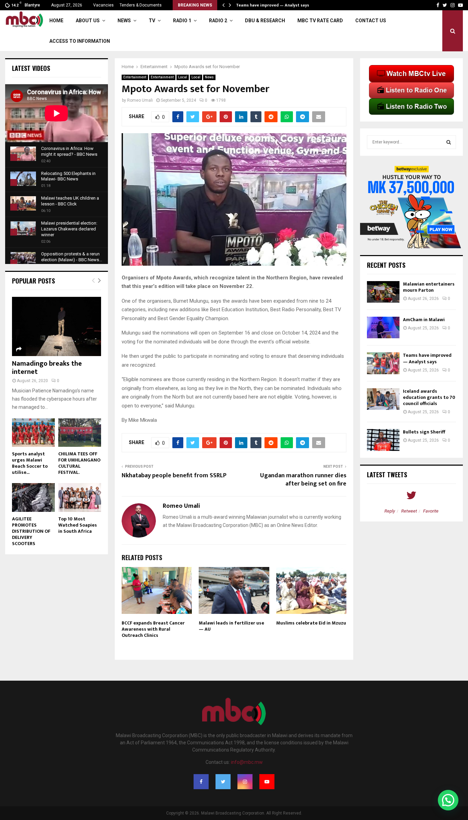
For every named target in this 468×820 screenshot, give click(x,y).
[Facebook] (201, 781)
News (124, 20)
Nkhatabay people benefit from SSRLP (174, 475)
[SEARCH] (448, 142)
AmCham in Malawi (424, 320)
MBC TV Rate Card (320, 20)
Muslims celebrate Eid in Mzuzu (311, 623)
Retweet (409, 511)
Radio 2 (218, 20)
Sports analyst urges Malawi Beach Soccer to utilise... (30, 463)
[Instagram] (245, 781)
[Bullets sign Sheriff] (383, 440)
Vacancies (103, 5)
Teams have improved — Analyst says (427, 358)
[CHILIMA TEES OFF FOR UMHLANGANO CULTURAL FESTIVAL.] (79, 432)
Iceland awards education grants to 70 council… (283, 5)
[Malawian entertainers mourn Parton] (383, 292)
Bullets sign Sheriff (424, 432)
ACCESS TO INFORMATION (79, 41)
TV (152, 20)
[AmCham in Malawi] (383, 327)
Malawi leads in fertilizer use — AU (231, 626)
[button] (448, 800)
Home (56, 20)
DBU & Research (265, 20)
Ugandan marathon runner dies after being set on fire (303, 479)
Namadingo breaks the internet (47, 368)
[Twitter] (223, 781)
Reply (389, 511)
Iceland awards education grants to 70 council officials (429, 397)
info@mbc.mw (247, 762)
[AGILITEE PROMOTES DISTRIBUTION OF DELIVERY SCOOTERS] (33, 497)
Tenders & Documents (141, 5)
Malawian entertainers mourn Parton (429, 287)
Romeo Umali (140, 100)
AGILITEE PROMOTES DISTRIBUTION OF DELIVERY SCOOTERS (31, 531)
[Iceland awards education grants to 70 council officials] (383, 399)
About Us (88, 20)
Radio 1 (182, 20)
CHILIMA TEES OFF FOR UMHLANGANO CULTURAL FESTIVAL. (79, 463)
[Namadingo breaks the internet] (56, 326)
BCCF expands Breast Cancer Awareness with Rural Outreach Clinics (153, 629)
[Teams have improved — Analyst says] (383, 363)
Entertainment (134, 77)
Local (182, 77)
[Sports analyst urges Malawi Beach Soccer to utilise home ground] (33, 432)
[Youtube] (266, 781)
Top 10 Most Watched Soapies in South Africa (77, 525)
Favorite (431, 511)
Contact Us (370, 20)
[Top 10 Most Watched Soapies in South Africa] (79, 497)
